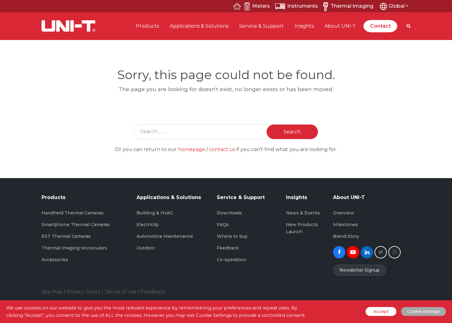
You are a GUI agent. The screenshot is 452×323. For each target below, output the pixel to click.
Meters (261, 6)
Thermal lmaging (352, 6)
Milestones (345, 224)
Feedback (228, 248)
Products (147, 26)
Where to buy (232, 236)
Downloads (229, 213)
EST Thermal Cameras (66, 236)
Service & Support (261, 26)
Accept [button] (381, 311)
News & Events (303, 213)
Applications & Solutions (199, 26)
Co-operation (231, 259)
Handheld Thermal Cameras (73, 213)
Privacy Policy (84, 292)
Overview (343, 213)
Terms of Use (121, 292)
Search (292, 132)
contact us (222, 149)
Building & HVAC (155, 213)
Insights (304, 26)
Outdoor (146, 248)
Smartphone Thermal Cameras (76, 224)
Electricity (148, 224)
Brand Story (346, 236)
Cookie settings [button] (423, 311)
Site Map (52, 292)
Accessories (55, 259)
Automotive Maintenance (165, 236)
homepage (191, 149)
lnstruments (302, 6)
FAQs (223, 224)
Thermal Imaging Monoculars (74, 248)
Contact (380, 26)
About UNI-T (340, 26)
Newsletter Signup (359, 270)
